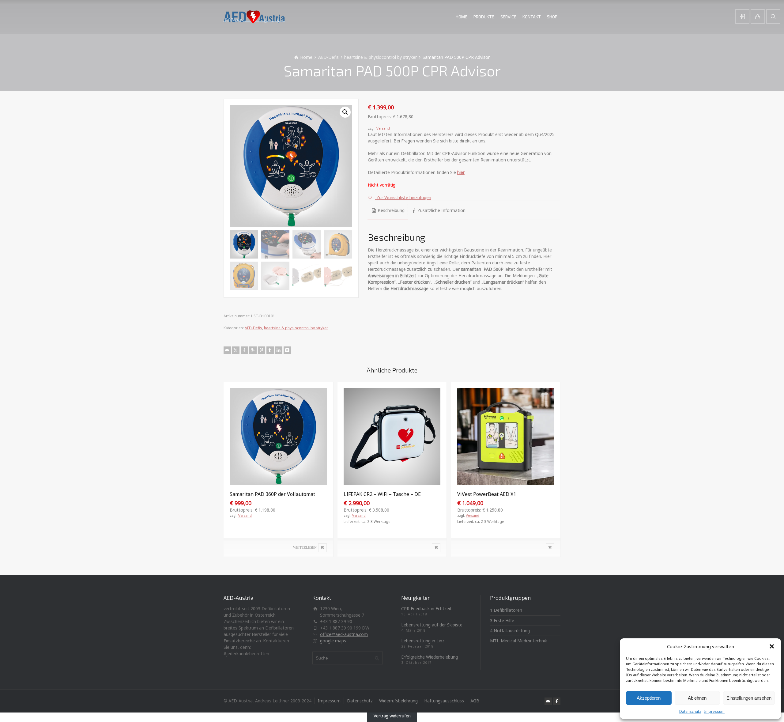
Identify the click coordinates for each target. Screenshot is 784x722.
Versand (383, 128)
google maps (333, 641)
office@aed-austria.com (344, 634)
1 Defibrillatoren (506, 610)
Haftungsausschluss (444, 701)
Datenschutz (690, 711)
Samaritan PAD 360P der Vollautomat (272, 494)
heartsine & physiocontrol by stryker (380, 57)
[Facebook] (244, 350)
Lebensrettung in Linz (422, 641)
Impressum (714, 711)
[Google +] (253, 350)
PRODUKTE (483, 16)
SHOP (552, 16)
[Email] (227, 350)
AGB (474, 701)
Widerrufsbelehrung (398, 701)
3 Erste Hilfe (502, 620)
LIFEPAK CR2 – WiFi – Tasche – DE (382, 494)
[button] (772, 646)
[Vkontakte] (287, 350)
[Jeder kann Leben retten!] (254, 17)
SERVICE (508, 16)
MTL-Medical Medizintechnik (518, 641)
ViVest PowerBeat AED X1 (486, 494)
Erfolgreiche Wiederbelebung (429, 657)
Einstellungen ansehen (748, 698)
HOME (461, 16)
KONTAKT (531, 16)
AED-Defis (328, 57)
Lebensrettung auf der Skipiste (431, 625)
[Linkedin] (278, 350)
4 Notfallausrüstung (510, 630)
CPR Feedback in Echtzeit (426, 608)
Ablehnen (697, 698)
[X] (235, 350)
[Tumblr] (270, 350)
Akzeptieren (649, 698)
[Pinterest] (261, 350)
